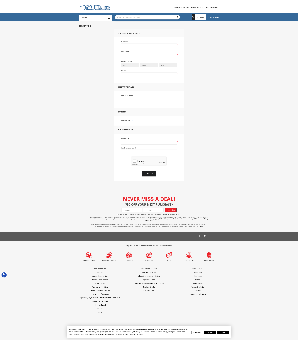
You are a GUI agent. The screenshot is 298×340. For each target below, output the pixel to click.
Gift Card (100, 308)
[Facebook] (199, 236)
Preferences (197, 333)
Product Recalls (149, 287)
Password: (125, 138)
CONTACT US (189, 260)
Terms (151, 220)
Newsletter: (125, 120)
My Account (214, 17)
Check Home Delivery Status (149, 276)
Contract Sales (149, 290)
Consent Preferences (100, 301)
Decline (210, 333)
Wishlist (198, 290)
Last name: (125, 51)
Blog (100, 312)
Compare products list (198, 294)
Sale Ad (100, 272)
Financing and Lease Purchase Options (149, 283)
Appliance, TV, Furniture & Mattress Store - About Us (100, 298)
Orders (197, 280)
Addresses (198, 276)
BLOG (169, 260)
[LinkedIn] (210, 236)
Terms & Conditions (197, 226)
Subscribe (171, 210)
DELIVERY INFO (89, 260)
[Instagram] (205, 236)
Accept (223, 333)
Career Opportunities (100, 276)
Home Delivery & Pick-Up (100, 290)
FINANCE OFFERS (109, 260)
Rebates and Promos (100, 280)
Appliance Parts (149, 280)
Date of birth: (126, 61)
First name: (125, 42)
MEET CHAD (209, 260)
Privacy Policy (100, 283)
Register (149, 174)
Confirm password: (128, 148)
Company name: (127, 96)
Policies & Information (100, 294)
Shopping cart (198, 283)
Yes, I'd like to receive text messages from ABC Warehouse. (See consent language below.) (149, 214)
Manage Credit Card (197, 287)
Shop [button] (84, 18)
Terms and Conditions (100, 287)
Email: (123, 71)
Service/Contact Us (149, 272)
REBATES (149, 260)
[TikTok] (216, 236)
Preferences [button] (139, 334)
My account (197, 272)
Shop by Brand (100, 305)
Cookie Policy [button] (93, 334)
